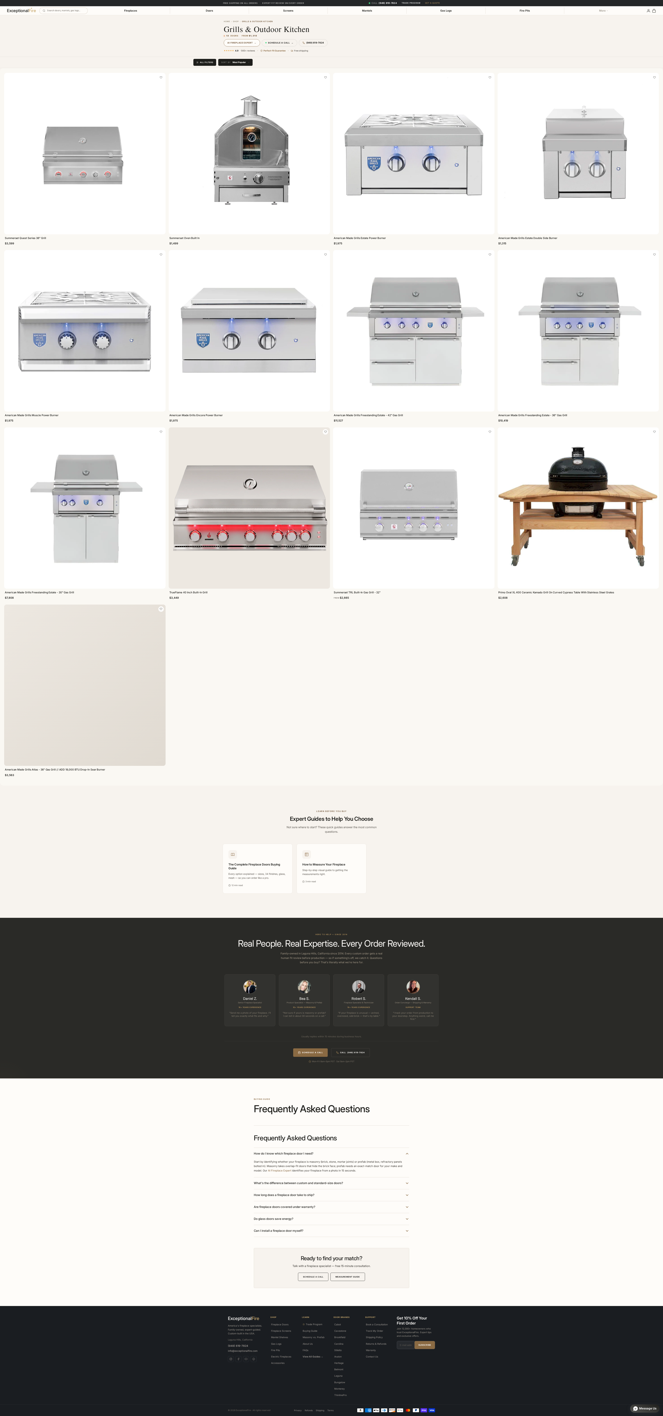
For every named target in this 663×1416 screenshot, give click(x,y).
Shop (236, 21)
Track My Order (374, 1330)
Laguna (338, 1375)
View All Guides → (313, 1356)
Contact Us (372, 1356)
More (602, 10)
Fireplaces (130, 10)
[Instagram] (231, 1359)
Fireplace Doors (280, 1324)
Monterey (339, 1388)
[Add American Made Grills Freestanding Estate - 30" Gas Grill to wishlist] (161, 432)
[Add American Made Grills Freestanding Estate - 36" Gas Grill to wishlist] (654, 254)
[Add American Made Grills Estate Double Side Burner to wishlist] (654, 77)
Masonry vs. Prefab (313, 1337)
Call (352, 1052)
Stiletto (338, 1350)
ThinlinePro (340, 1395)
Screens (288, 10)
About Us (308, 1343)
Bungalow (339, 1382)
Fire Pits (525, 10)
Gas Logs (445, 10)
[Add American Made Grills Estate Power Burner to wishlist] (490, 77)
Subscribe (424, 1345)
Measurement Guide (347, 1277)
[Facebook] (238, 1359)
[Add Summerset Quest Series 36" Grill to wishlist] (161, 77)
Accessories (278, 1363)
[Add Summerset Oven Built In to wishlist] (325, 77)
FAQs (305, 1350)
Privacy (298, 1410)
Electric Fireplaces (281, 1356)
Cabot (337, 1324)
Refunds (309, 1410)
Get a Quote (432, 3)
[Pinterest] (254, 1359)
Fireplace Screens (281, 1330)
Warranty (371, 1350)
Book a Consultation (377, 1324)
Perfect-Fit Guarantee (274, 50)
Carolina (338, 1343)
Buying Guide (310, 1330)
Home (227, 21)
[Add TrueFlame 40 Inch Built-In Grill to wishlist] (325, 432)
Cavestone (340, 1330)
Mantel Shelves (279, 1337)
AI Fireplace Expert (241, 42)
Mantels (367, 10)
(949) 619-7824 (315, 42)
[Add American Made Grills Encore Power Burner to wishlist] (325, 254)
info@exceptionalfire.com (242, 1350)
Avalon (338, 1356)
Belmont (338, 1369)
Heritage (339, 1363)
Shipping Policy (374, 1337)
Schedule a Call (280, 42)
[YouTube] (246, 1359)
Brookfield (339, 1337)
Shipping (320, 1410)
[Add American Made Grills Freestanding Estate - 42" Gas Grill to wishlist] (490, 254)
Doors (209, 10)
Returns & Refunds (376, 1343)
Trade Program (411, 3)
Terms (330, 1410)
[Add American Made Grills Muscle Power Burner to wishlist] (161, 254)
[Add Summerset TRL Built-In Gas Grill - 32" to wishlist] (490, 432)
